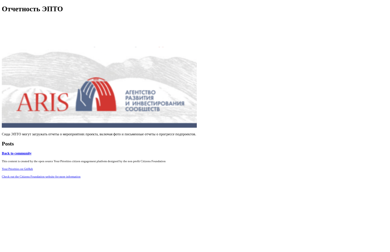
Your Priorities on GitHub (17, 169)
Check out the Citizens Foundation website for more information (41, 176)
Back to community (17, 153)
